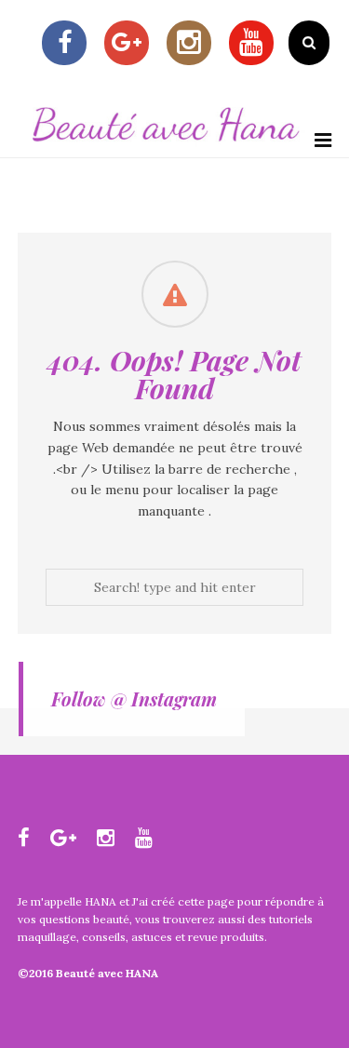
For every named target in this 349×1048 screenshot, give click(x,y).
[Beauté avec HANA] (166, 147)
